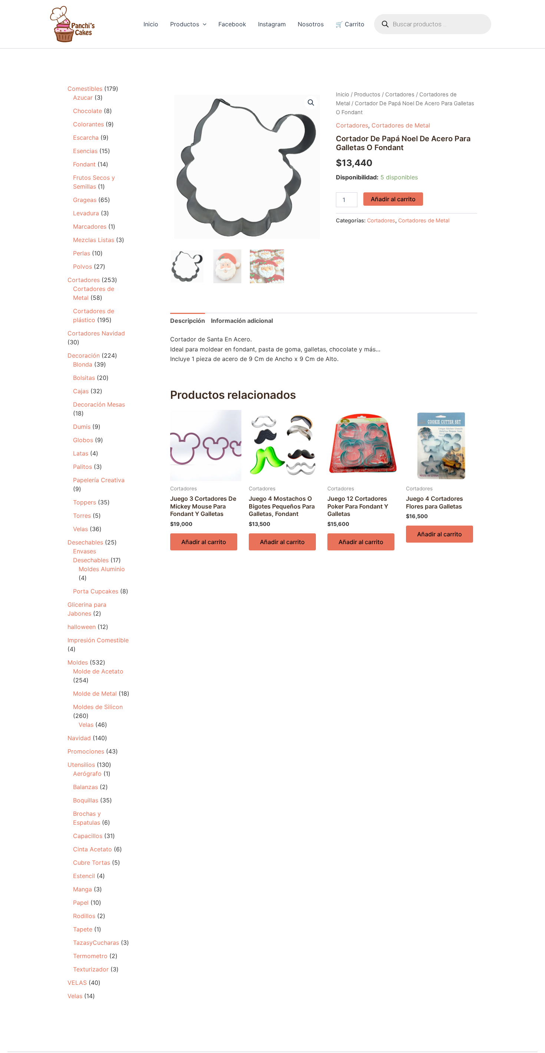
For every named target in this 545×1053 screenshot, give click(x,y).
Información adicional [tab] (242, 320)
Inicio (150, 24)
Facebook (232, 24)
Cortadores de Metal (400, 125)
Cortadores (399, 94)
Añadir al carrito (393, 199)
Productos (184, 24)
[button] (203, 24)
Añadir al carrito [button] (203, 542)
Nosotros (311, 24)
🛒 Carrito (350, 24)
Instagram (272, 24)
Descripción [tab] (187, 320)
